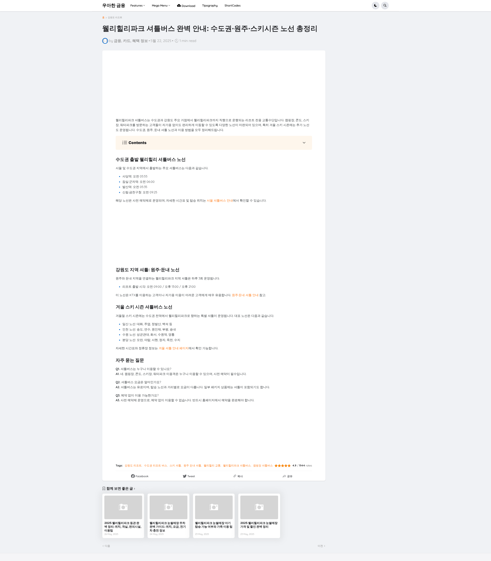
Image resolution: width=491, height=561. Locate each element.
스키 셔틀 (175, 465)
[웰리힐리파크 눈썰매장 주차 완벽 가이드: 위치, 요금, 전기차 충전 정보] (168, 507)
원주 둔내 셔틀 (192, 465)
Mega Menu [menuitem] (160, 5)
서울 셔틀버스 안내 (220, 200)
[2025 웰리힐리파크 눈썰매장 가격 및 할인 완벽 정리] (259, 507)
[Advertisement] (214, 91)
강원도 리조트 (115, 17)
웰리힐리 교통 (212, 465)
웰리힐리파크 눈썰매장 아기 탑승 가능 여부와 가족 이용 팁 (213, 525)
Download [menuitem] (188, 6)
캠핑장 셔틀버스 (263, 465)
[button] (375, 5)
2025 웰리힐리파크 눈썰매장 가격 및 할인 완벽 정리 (259, 525)
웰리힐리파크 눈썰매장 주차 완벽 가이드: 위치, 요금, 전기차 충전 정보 (168, 526)
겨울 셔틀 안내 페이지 (174, 348)
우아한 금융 (113, 5)
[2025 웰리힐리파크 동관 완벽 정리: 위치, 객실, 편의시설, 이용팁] (123, 507)
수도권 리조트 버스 (155, 465)
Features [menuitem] (136, 5)
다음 (107, 546)
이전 (320, 546)
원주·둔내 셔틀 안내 (245, 295)
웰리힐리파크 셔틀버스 (237, 465)
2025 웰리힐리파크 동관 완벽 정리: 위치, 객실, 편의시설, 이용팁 (122, 526)
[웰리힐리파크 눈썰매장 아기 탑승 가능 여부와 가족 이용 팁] (214, 507)
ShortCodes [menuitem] (233, 5)
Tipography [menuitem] (210, 5)
